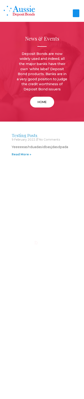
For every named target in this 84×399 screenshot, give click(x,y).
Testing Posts (24, 135)
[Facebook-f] (42, 254)
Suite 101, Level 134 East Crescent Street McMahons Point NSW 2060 (42, 314)
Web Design (29, 385)
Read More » (21, 154)
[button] (76, 13)
